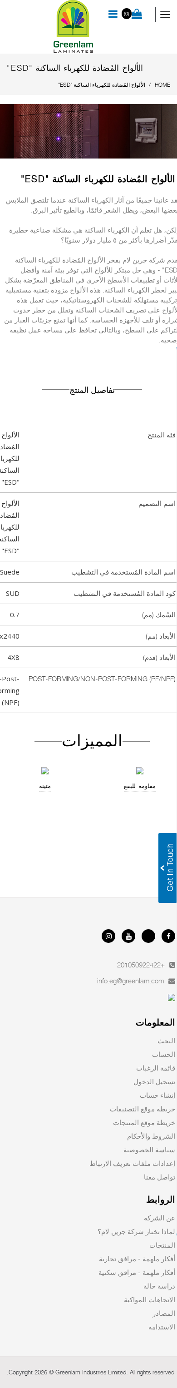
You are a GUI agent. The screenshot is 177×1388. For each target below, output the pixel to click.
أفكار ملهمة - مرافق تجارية (137, 1258)
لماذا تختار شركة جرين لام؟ (136, 1231)
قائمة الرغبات (155, 1068)
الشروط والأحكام (151, 1136)
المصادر (163, 1313)
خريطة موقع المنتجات (144, 1122)
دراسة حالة (159, 1286)
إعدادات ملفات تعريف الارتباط (132, 1163)
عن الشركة (159, 1218)
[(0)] (137, 14)
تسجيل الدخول (154, 1081)
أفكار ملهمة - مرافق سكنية (136, 1272)
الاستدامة (161, 1327)
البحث (166, 1040)
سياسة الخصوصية (149, 1149)
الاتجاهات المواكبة (149, 1299)
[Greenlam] (73, 27)
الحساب (163, 1054)
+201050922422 (141, 965)
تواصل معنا (159, 1177)
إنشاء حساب (157, 1095)
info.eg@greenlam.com (130, 981)
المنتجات (162, 1245)
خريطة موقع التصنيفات (142, 1109)
